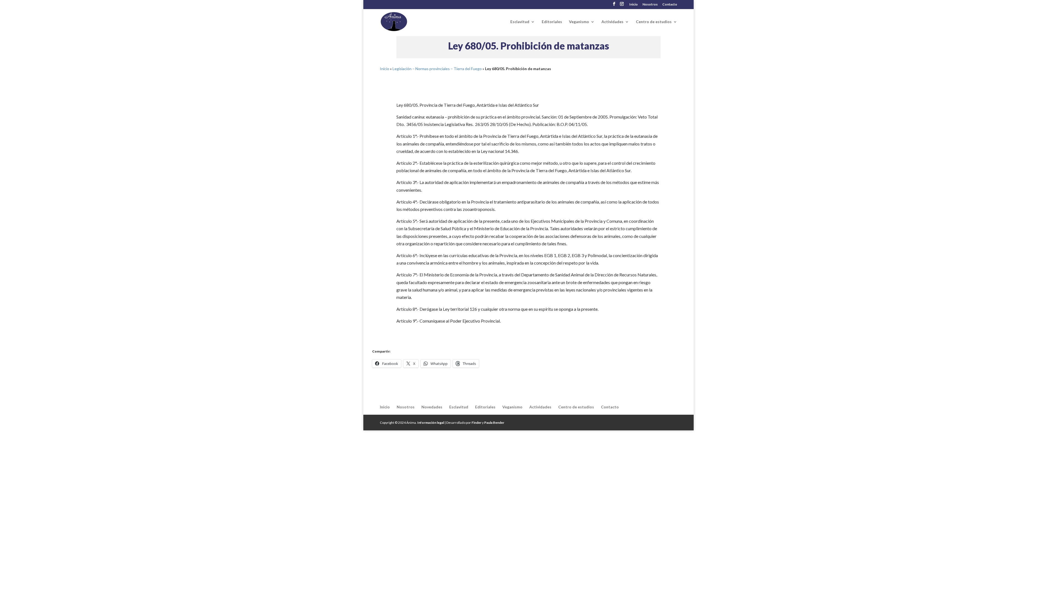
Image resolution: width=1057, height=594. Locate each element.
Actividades (612, 22)
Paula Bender (494, 422)
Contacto (669, 4)
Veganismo (579, 22)
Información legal (430, 422)
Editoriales (552, 22)
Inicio (633, 4)
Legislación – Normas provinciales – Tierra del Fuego (437, 68)
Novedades (431, 407)
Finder (476, 422)
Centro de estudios (654, 22)
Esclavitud (519, 22)
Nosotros (650, 4)
